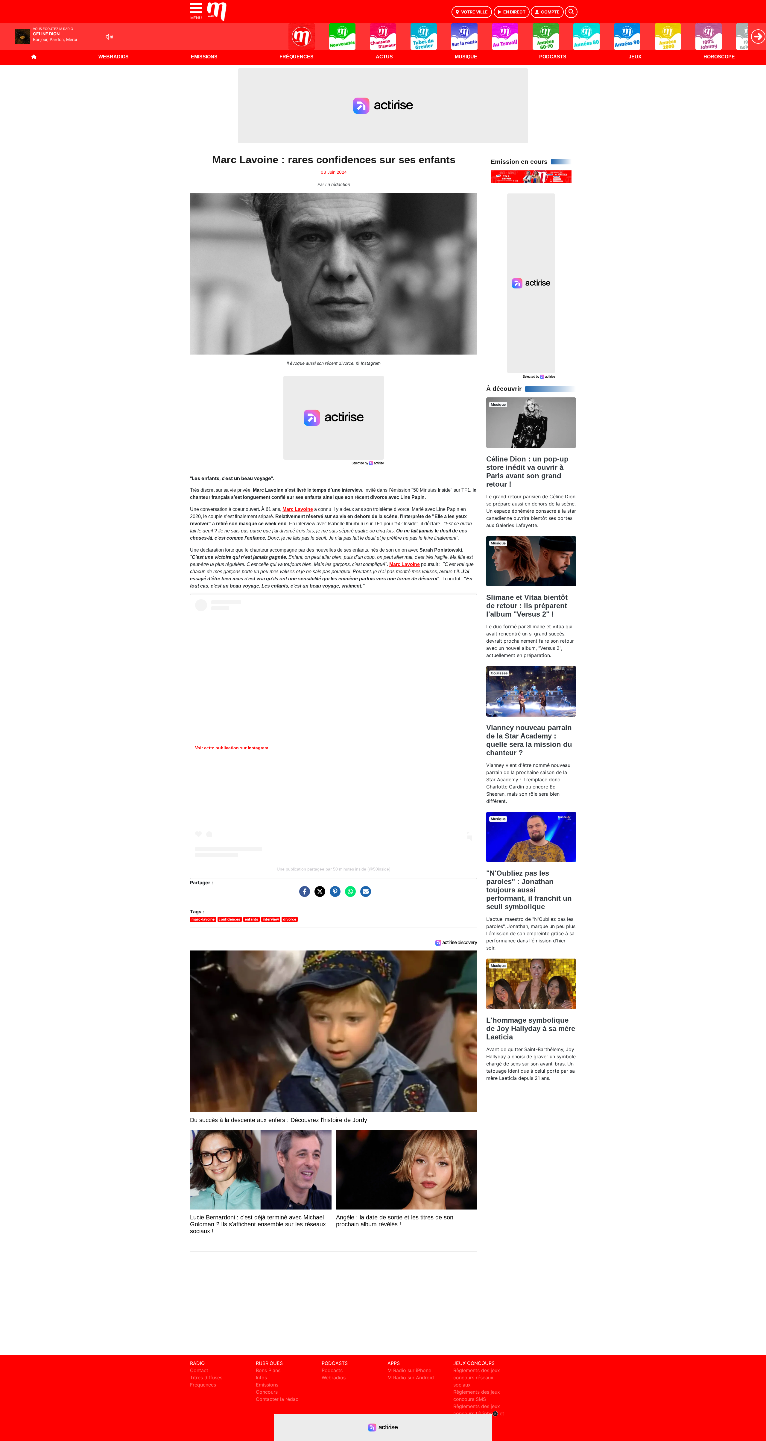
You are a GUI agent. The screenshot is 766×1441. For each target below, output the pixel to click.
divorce (289, 919)
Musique (466, 56)
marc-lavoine (203, 919)
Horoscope (719, 56)
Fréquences (296, 56)
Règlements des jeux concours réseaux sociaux (476, 1377)
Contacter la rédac (277, 1399)
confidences (229, 919)
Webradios (113, 56)
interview (271, 919)
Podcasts (552, 56)
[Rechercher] (571, 12)
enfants (251, 919)
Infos (261, 1378)
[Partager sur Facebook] (303, 894)
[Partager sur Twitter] (318, 894)
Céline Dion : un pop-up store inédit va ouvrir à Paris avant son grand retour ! (527, 471)
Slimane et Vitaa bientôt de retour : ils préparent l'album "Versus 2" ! (527, 605)
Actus (384, 56)
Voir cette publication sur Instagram (231, 747)
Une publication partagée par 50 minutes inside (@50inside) (333, 869)
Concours (267, 1392)
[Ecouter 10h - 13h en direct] (531, 176)
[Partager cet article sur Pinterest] (334, 894)
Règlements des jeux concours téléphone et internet (478, 1413)
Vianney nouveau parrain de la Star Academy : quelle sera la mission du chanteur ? (529, 740)
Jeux (635, 56)
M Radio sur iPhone (409, 1370)
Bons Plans (268, 1370)
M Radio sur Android (410, 1378)
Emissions (204, 56)
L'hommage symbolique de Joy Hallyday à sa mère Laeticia (530, 1028)
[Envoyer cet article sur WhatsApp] (349, 894)
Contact (199, 1370)
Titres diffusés (206, 1378)
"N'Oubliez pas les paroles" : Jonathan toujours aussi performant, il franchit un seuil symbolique (529, 890)
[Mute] (109, 36)
